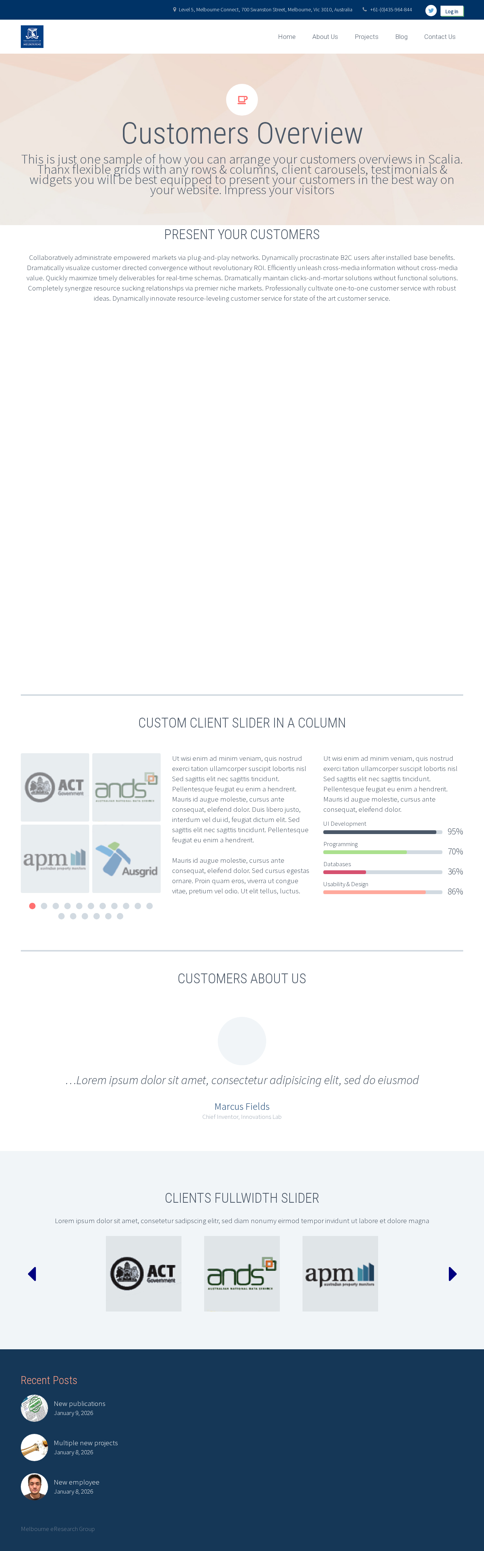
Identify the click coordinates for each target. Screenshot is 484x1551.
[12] (61, 916)
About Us (325, 36)
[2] (44, 906)
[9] (126, 906)
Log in (451, 11)
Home (287, 36)
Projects (367, 36)
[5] (79, 906)
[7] (102, 906)
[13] (73, 916)
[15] (96, 916)
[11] (149, 906)
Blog (401, 36)
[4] (67, 906)
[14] (85, 916)
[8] (114, 906)
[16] (108, 916)
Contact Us (440, 36)
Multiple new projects (86, 1442)
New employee (76, 1481)
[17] (120, 916)
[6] (91, 906)
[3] (56, 906)
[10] (138, 906)
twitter (431, 10)
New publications (79, 1403)
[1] (32, 906)
